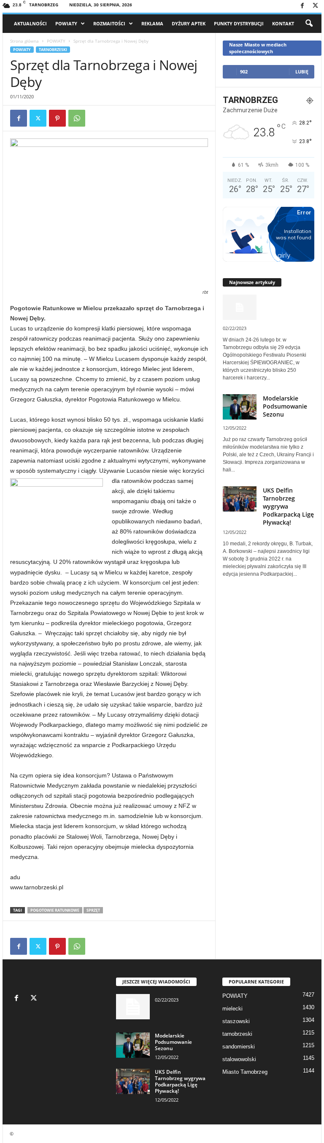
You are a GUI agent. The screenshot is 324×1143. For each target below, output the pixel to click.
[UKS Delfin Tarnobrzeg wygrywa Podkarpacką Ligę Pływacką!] (133, 1081)
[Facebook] (302, 6)
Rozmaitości (109, 23)
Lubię (301, 71)
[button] (309, 23)
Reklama (152, 23)
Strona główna (24, 41)
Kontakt (283, 23)
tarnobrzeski (53, 49)
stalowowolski (239, 1059)
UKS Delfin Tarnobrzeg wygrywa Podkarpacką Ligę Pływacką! (180, 1081)
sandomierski (238, 1046)
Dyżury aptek (188, 23)
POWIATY (66, 23)
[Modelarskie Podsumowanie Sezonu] (133, 1045)
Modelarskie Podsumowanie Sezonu (285, 406)
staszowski (236, 1021)
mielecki (232, 1008)
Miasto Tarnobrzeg (244, 1072)
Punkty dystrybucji (239, 23)
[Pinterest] (57, 118)
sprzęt (93, 910)
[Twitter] (315, 6)
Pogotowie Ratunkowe (54, 910)
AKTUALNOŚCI (30, 23)
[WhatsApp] (76, 118)
